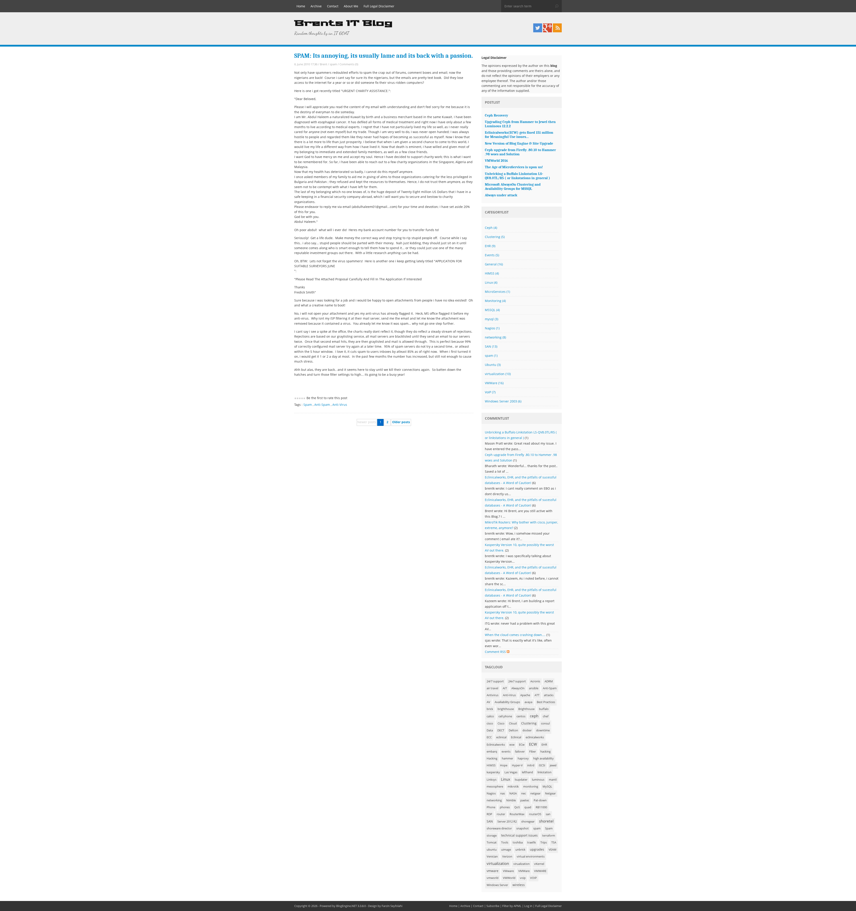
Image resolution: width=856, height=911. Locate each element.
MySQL (547, 786)
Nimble (511, 800)
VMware (508, 871)
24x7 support (517, 681)
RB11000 (541, 807)
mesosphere (495, 786)
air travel (492, 688)
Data (490, 730)
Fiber (532, 751)
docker (527, 730)
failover (520, 751)
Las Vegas (510, 772)
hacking (545, 751)
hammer (507, 758)
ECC (489, 737)
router (501, 814)
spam (333, 64)
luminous (538, 780)
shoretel (546, 821)
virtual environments (531, 856)
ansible (533, 688)
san (548, 814)
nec (523, 793)
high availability (543, 758)
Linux (491, 282)
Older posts (401, 422)
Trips (543, 842)
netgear (535, 793)
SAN (491, 346)
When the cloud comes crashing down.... (515, 635)
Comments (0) (349, 64)
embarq (492, 751)
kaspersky (493, 772)
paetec (524, 800)
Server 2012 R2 (507, 821)
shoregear (528, 821)
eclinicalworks (535, 737)
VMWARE (540, 871)
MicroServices (497, 291)
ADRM (549, 681)
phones (505, 807)
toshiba (518, 842)
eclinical (501, 737)
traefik (531, 842)
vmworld (492, 878)
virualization (521, 864)
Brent (323, 64)
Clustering (495, 237)
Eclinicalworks (496, 745)
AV (488, 702)
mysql (491, 319)
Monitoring (495, 301)
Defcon (513, 730)
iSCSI (542, 765)
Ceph (491, 228)
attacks (549, 695)
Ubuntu (493, 365)
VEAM (552, 849)
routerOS (535, 814)
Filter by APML (511, 906)
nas (502, 793)
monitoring (530, 786)
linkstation (544, 772)
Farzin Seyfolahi (392, 906)
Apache (525, 695)
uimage (506, 849)
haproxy (523, 758)
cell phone (505, 716)
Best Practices (546, 702)
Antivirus (492, 695)
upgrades (537, 849)
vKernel (539, 864)
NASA (513, 793)
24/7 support (495, 681)
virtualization (498, 374)
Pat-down (540, 800)
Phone (491, 807)
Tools (504, 842)
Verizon (507, 856)
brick (490, 709)
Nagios (492, 328)
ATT (537, 695)
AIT (505, 688)
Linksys (491, 780)
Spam (307, 404)
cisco (490, 723)
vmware (492, 871)
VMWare (494, 383)
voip (523, 878)
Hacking (492, 758)
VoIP (490, 392)
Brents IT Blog (343, 23)
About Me (351, 6)
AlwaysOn (518, 688)
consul (545, 723)
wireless (518, 885)
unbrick (520, 849)
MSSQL (492, 310)
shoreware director (499, 828)
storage (492, 835)
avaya (528, 702)
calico (490, 716)
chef (545, 716)
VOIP (533, 878)
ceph (534, 715)
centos (520, 716)
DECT (500, 730)
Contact (332, 6)
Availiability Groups (507, 702)
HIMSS (492, 273)
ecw (511, 745)
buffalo (544, 709)
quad (527, 807)
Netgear (550, 793)
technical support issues (519, 835)
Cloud (513, 723)
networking (495, 337)
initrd (530, 765)
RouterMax (517, 814)
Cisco (501, 723)
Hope (503, 765)
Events (492, 255)
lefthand (527, 772)
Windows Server (497, 885)
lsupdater (521, 780)
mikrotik (513, 786)
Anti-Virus (339, 404)
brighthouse (506, 709)
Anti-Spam (322, 404)
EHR (490, 246)
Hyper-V (517, 765)
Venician (492, 856)
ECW (533, 744)
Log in (528, 906)
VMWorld (509, 878)
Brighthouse (526, 709)
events (506, 751)
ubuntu (492, 849)
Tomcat (492, 842)
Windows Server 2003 (503, 401)
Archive (316, 6)
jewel (553, 765)
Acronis (535, 681)
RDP (489, 814)
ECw (522, 745)
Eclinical (516, 737)
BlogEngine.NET (346, 906)
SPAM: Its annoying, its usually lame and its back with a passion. (383, 55)
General (494, 264)
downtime (543, 730)
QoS (517, 807)
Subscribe (492, 906)
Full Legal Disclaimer (379, 6)
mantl (553, 780)
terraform (548, 835)
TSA (553, 842)
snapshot (522, 828)
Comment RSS (496, 652)
